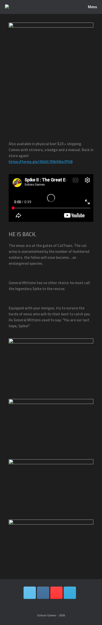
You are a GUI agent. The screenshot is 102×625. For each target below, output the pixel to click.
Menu (92, 7)
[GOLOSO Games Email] (70, 593)
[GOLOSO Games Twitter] (30, 593)
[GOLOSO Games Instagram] (43, 593)
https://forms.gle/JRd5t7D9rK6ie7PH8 (40, 161)
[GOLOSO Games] (7, 7)
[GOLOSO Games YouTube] (56, 593)
